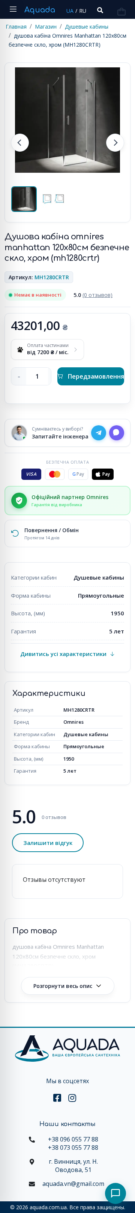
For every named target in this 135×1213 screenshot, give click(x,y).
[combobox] (99, 10)
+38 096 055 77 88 (73, 1139)
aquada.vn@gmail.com (73, 1184)
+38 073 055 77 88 (73, 1147)
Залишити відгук (47, 842)
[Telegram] (98, 432)
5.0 (93, 294)
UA (70, 10)
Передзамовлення (96, 376)
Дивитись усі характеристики (63, 653)
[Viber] (116, 432)
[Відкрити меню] (13, 9)
